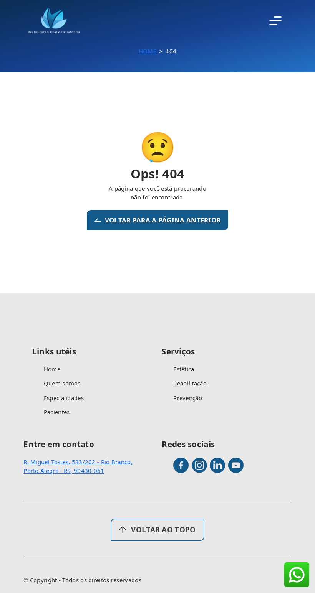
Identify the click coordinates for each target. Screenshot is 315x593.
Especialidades (64, 398)
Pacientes (57, 412)
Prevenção (187, 398)
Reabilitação (190, 383)
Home (147, 51)
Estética (183, 369)
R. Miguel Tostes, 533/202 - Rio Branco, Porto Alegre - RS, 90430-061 (78, 466)
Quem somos (62, 383)
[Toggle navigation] (275, 21)
